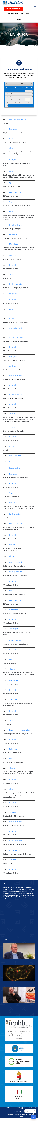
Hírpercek (12, 265)
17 (7, 99)
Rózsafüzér (13, 129)
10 (7, 97)
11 (11, 97)
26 (16, 102)
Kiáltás (11, 758)
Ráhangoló (13, 749)
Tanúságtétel (14, 629)
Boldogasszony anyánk (17, 120)
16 (32, 97)
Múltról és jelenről (15, 376)
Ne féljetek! (13, 160)
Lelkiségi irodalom (15, 514)
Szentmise (13, 699)
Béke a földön (14, 462)
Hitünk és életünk (15, 225)
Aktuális (12, 148)
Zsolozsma (13, 274)
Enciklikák (13, 366)
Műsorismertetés (15, 456)
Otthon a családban (16, 338)
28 (23, 102)
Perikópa (12, 545)
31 (7, 105)
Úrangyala (13, 446)
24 (7, 102)
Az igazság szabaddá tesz (18, 850)
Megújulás (13, 357)
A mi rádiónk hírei (15, 328)
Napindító (12, 319)
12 (16, 97)
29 (28, 102)
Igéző (11, 183)
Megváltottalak (14, 244)
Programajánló (14, 294)
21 (23, 99)
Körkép (11, 659)
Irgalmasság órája (16, 192)
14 (23, 97)
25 (11, 102)
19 (16, 99)
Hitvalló (12, 139)
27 (19, 102)
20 (19, 99)
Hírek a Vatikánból (16, 284)
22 (28, 99)
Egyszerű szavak (15, 202)
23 (32, 99)
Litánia (11, 556)
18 (11, 99)
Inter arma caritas (15, 524)
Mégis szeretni (14, 680)
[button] (35, 6)
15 (28, 97)
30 (32, 102)
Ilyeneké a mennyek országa (19, 730)
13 (19, 97)
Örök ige (12, 493)
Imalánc (12, 591)
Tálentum (12, 812)
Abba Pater (13, 256)
